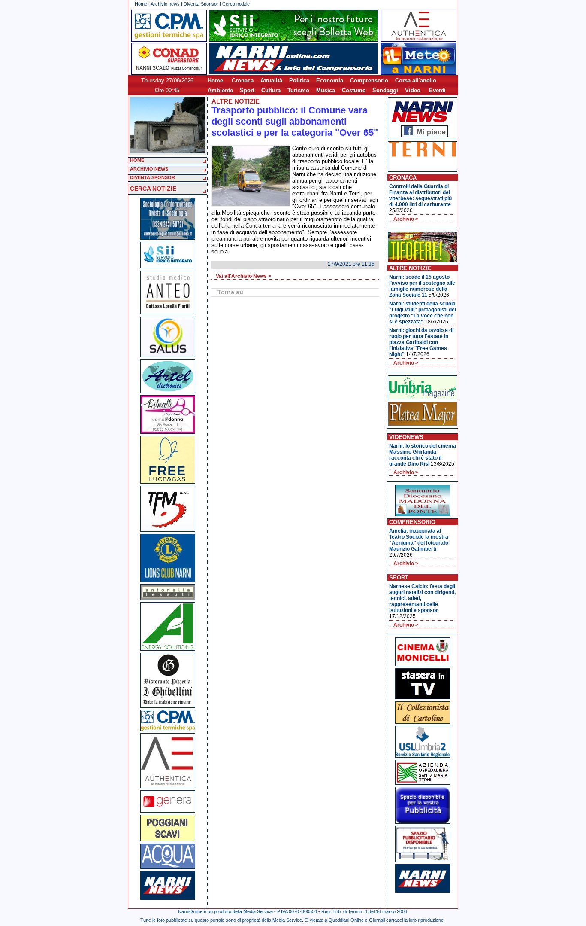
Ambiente (220, 90)
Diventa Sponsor (201, 3)
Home (141, 3)
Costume (353, 90)
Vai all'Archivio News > (243, 276)
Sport (247, 90)
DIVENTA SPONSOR (152, 177)
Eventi (437, 90)
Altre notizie (235, 101)
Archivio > (405, 219)
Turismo (298, 90)
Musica (325, 90)
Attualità (271, 80)
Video (412, 90)
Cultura (271, 90)
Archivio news (165, 3)
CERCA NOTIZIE (153, 188)
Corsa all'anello (415, 80)
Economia (329, 80)
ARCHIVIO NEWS (149, 168)
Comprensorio (369, 80)
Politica (299, 80)
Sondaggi (385, 90)
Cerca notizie (236, 3)
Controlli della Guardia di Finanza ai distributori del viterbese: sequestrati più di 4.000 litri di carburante (420, 195)
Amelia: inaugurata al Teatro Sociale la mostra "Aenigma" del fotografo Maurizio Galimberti (418, 540)
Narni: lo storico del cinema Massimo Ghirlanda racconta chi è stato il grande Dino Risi (422, 455)
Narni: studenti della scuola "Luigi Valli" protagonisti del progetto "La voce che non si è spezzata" (422, 313)
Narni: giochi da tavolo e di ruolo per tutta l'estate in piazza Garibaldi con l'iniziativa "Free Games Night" (421, 342)
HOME (137, 160)
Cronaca (243, 80)
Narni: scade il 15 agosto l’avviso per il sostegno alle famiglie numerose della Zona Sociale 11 (422, 286)
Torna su (230, 292)
